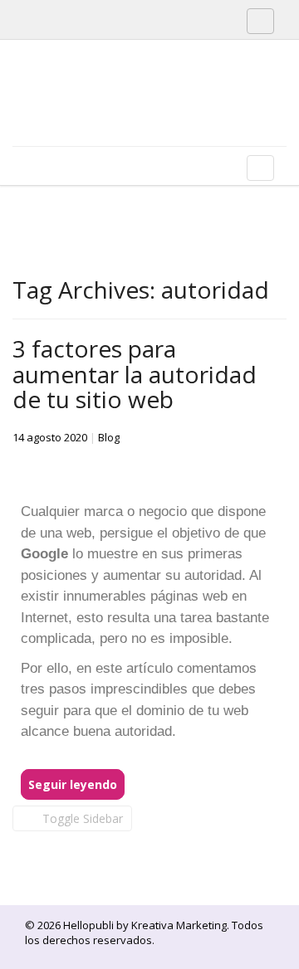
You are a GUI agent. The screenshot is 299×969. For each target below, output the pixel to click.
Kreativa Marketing (179, 925)
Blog (109, 437)
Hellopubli (137, 114)
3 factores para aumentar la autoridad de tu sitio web (134, 374)
